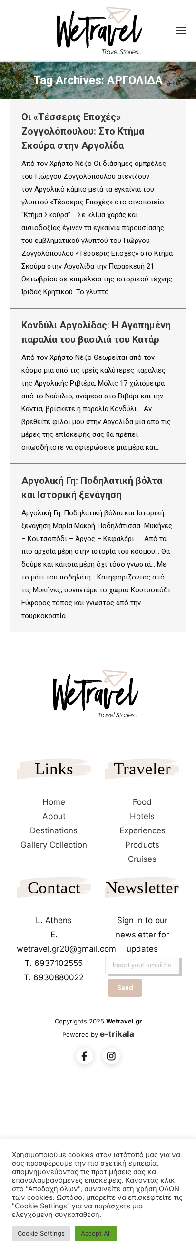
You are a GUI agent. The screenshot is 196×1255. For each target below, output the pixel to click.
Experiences (142, 830)
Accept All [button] (96, 1233)
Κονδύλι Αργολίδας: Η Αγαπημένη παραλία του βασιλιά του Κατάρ (96, 332)
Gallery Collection (53, 845)
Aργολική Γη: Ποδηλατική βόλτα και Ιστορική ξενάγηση (91, 488)
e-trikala (117, 1034)
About (54, 816)
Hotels (142, 816)
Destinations (54, 830)
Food (142, 802)
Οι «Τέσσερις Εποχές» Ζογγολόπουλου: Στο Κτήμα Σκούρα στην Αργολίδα (82, 131)
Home (53, 802)
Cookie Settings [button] (41, 1233)
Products (142, 845)
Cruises (142, 859)
